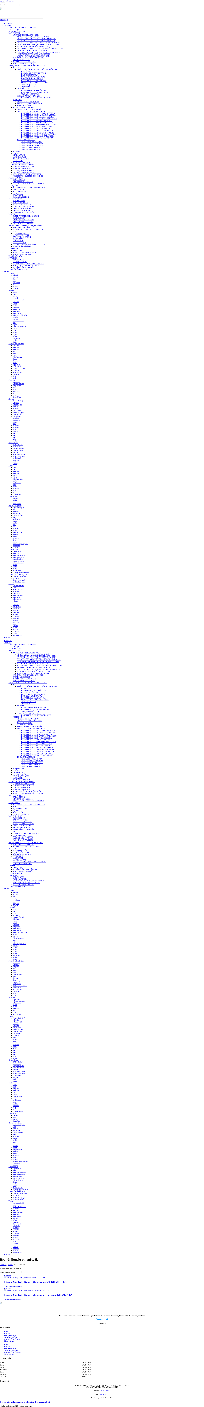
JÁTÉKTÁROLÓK (19, 157)
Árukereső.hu (102, 1323)
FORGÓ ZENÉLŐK (20, 233)
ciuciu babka (17, 416)
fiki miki (15, 614)
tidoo (14, 540)
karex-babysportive (19, 326)
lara (14, 527)
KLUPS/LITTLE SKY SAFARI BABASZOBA (37, 136)
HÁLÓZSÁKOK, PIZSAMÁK (23, 212)
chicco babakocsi (18, 321)
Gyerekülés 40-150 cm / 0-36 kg (24, 170)
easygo (15, 305)
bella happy (17, 513)
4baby (15, 292)
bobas (15, 603)
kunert (15, 330)
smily (14, 433)
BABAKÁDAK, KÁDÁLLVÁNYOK (26, 265)
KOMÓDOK (17, 100)
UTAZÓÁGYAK (19, 155)
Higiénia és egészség (15, 506)
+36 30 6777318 (104, 1394)
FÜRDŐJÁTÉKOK (20, 262)
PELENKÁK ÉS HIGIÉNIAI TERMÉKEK (28, 229)
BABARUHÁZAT (15, 199)
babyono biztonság (19, 384)
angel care (16, 382)
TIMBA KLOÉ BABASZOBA (32, 145)
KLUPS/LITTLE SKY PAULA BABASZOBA (37, 132)
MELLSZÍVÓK (18, 250)
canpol (15, 475)
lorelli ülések (17, 458)
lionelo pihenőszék (19, 580)
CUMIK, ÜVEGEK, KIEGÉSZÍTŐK (26, 216)
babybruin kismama (19, 555)
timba (14, 376)
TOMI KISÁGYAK (28, 86)
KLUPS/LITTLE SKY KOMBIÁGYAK (35, 92)
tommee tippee (18, 494)
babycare (16, 553)
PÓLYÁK (16, 193)
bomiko (15, 317)
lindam (15, 387)
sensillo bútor (17, 372)
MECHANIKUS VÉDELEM (23, 182)
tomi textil (16, 631)
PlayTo (15, 431)
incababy (16, 578)
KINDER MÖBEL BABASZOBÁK (29, 109)
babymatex (16, 597)
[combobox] (10, 5)
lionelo (15, 332)
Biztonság (11, 380)
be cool (15, 298)
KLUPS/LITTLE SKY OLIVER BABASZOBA (38, 130)
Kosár (6, 1331)
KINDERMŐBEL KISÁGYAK (32, 79)
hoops (15, 422)
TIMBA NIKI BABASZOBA (31, 147)
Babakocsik (12, 290)
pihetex (15, 626)
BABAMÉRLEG (19, 180)
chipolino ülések (18, 450)
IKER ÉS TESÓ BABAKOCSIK (24, 62)
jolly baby (16, 426)
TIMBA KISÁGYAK (28, 84)
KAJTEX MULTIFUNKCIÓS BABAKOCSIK (33, 46)
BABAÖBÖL (26, 71)
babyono (16, 471)
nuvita (15, 567)
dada (14, 517)
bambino (16, 605)
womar (15, 464)
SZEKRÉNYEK (18, 151)
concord (15, 452)
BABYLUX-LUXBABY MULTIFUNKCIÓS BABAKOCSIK (39, 43)
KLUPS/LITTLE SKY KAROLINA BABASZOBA (39, 119)
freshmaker (16, 519)
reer (14, 393)
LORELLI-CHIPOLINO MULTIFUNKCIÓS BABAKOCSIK (38, 52)
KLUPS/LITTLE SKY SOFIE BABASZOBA (37, 138)
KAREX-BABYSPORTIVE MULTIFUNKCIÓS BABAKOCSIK (40, 48)
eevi (14, 281)
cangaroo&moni (18, 300)
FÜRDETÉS (12, 258)
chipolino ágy (17, 357)
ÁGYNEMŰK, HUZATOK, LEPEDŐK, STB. (29, 187)
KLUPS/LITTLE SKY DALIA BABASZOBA (37, 117)
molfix (15, 530)
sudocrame (16, 546)
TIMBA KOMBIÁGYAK (30, 94)
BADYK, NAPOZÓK (20, 203)
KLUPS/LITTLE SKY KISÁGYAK (33, 81)
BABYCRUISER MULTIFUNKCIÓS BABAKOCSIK (36, 41)
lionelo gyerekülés (19, 456)
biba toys (16, 408)
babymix (16, 403)
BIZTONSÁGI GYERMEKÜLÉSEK (21, 164)
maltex (15, 500)
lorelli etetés (17, 483)
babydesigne (17, 313)
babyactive (16, 309)
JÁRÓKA (16, 153)
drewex (15, 361)
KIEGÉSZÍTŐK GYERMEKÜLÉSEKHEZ (28, 176)
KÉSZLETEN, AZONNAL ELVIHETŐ (22, 27)
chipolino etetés (18, 479)
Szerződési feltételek (11, 1337)
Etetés (10, 466)
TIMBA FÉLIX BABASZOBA (32, 144)
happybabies (17, 365)
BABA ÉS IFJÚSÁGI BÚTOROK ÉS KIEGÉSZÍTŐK (27, 65)
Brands (10, 1265)
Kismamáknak (13, 549)
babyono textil (17, 599)
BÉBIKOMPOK (18, 239)
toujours (15, 542)
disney (15, 279)
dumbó (15, 363)
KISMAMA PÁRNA (20, 191)
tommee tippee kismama (21, 572)
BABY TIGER (18, 445)
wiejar (15, 340)
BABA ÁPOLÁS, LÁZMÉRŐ (23, 227)
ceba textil (16, 608)
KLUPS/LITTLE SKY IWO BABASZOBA (36, 121)
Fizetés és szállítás (10, 1335)
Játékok (11, 399)
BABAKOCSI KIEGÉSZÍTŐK (24, 63)
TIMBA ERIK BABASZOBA (31, 142)
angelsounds (17, 551)
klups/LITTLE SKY (20, 368)
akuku (15, 467)
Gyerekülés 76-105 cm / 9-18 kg (24, 168)
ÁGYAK (16, 67)
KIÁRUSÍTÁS (13, 29)
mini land (16, 427)
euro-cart (16, 307)
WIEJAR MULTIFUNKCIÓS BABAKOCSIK (33, 56)
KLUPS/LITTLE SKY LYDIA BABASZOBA (37, 123)
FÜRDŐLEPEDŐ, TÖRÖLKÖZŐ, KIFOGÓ (28, 264)
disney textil (17, 607)
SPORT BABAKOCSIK (21, 60)
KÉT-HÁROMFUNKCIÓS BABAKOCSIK (28, 58)
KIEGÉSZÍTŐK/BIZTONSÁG (23, 267)
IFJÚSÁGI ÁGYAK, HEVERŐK (28, 96)
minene (15, 528)
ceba (14, 355)
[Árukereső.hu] (102, 1320)
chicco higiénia (18, 515)
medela (15, 487)
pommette (16, 538)
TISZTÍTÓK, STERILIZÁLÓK (24, 224)
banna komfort (18, 559)
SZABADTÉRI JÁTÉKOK (22, 246)
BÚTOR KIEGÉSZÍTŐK (21, 163)
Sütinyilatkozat (9, 1341)
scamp (15, 568)
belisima (15, 601)
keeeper (15, 498)
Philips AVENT (18, 570)
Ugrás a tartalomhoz (6, 1)
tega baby (16, 502)
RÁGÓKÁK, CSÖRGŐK (22, 237)
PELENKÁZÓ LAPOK (21, 159)
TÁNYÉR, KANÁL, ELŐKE (23, 222)
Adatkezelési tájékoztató (12, 1339)
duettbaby (16, 610)
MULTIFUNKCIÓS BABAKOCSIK (26, 35)
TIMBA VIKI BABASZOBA (31, 149)
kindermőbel (17, 366)
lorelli (15, 334)
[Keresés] (1, 7)
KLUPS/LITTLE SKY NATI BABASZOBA (36, 126)
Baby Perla (16, 593)
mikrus (15, 336)
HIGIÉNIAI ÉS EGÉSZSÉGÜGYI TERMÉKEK (25, 225)
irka (14, 285)
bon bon (15, 277)
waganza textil (17, 635)
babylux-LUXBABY (20, 315)
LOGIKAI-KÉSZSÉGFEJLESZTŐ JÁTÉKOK (29, 245)
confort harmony (18, 412)
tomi (14, 378)
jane (14, 323)
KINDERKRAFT (19, 454)
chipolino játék (18, 414)
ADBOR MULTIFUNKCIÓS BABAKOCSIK (33, 37)
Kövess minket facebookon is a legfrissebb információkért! (25, 1402)
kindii (15, 523)
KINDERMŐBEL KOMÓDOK (28, 102)
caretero (15, 319)
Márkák (6, 271)
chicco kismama (18, 563)
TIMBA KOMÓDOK (24, 105)
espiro (15, 304)
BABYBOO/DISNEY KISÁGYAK (33, 73)
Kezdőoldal (8, 23)
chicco (15, 477)
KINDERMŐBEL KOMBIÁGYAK (33, 90)
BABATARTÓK (18, 260)
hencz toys (16, 420)
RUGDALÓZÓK (19, 201)
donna (15, 565)
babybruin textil (18, 595)
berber (15, 353)
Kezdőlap (3, 1265)
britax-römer (17, 447)
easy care (16, 612)
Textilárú (11, 584)
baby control (17, 386)
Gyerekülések (13, 443)
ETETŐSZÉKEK (19, 218)
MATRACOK (18, 161)
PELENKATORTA (15, 256)
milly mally (16, 622)
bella (14, 509)
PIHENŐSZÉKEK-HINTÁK (18, 269)
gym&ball (16, 418)
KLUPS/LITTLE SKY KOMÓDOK (29, 103)
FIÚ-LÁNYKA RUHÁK (21, 210)
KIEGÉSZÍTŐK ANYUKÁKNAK (25, 252)
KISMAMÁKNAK (15, 248)
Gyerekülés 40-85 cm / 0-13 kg (23, 166)
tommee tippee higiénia (20, 544)
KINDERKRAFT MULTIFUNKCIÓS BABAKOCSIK (36, 39)
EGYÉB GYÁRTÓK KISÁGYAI (33, 77)
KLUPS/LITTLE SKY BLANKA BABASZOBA (38, 115)
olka (14, 624)
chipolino (16, 302)
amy (14, 588)
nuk (14, 492)
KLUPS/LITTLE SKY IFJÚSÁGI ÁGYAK (36, 98)
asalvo (15, 296)
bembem (15, 511)
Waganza (16, 286)
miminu (15, 620)
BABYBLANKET (19, 589)
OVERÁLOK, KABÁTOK (22, 208)
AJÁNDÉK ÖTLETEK (16, 31)
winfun (15, 441)
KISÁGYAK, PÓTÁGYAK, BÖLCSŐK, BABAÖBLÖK (37, 69)
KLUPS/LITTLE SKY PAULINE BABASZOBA (38, 134)
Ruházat (11, 273)
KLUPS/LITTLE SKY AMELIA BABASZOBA (38, 113)
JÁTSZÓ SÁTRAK (19, 243)
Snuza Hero (17, 397)
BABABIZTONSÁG (15, 178)
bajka (14, 351)
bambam (15, 406)
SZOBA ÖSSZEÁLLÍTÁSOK (23, 107)
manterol (16, 618)
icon (14, 424)
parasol (15, 536)
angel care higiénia (19, 507)
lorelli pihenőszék (19, 582)
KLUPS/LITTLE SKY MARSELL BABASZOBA (38, 124)
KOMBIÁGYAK (23, 88)
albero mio (16, 346)
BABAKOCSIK (14, 33)
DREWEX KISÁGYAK (29, 75)
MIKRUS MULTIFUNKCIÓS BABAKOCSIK (33, 54)
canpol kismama (18, 561)
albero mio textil (18, 586)
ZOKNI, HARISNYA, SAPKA (23, 206)
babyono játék (17, 405)
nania (14, 462)
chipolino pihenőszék (20, 576)
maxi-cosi (16, 460)
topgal (15, 395)
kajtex (15, 325)
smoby (15, 435)
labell (14, 525)
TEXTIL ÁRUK (14, 185)
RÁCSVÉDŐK (18, 195)
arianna (15, 548)
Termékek (7, 25)
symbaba (16, 374)
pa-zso (15, 628)
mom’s (15, 429)
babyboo (16, 347)
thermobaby (17, 504)
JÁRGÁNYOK (18, 241)
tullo (14, 439)
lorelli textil (16, 616)
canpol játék (17, 410)
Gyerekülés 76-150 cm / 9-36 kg (24, 172)
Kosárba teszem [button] (16, 1286)
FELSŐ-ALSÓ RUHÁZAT (22, 204)
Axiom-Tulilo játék (19, 401)
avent (14, 469)
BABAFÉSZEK (18, 189)
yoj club (15, 288)
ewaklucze (16, 283)
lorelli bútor (17, 370)
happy (15, 521)
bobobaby (16, 591)
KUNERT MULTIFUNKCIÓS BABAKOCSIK (33, 50)
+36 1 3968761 (105, 1391)
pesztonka (16, 391)
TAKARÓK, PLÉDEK (21, 197)
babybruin (16, 473)
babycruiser (17, 311)
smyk (14, 437)
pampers (15, 534)
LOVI (15, 481)
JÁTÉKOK (12, 231)
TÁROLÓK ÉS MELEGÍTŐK (23, 220)
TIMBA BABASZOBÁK (26, 140)
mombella (16, 488)
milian (15, 389)
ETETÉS (11, 214)
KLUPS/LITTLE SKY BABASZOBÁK (31, 111)
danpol (15, 359)
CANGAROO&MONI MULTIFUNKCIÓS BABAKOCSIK (38, 44)
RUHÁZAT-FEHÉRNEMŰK (23, 254)
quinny (15, 342)
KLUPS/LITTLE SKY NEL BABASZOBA (36, 128)
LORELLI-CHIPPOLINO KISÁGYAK (35, 83)
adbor (15, 294)
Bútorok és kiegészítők (16, 344)
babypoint (16, 349)
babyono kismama (19, 557)
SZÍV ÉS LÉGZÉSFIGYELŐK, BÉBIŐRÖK (28, 184)
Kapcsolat (7, 637)
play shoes (16, 338)
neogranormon (18, 532)
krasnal (15, 328)
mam (14, 485)
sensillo (15, 629)
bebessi (15, 275)
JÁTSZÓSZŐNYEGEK (21, 235)
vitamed (15, 633)
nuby (14, 490)
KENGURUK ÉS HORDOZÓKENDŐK (27, 174)
